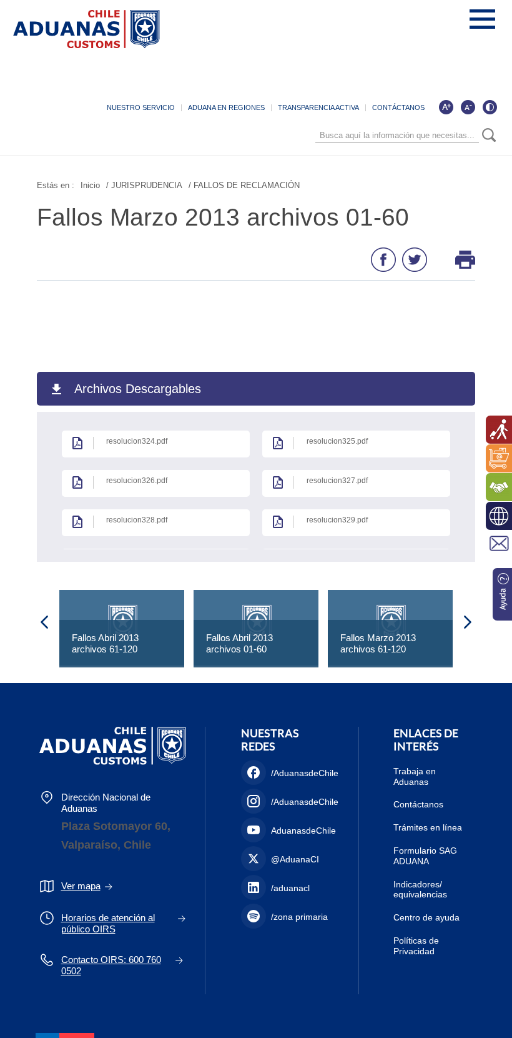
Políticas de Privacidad (416, 946)
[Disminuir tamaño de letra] (467, 107)
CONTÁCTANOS (398, 107)
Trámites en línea (427, 827)
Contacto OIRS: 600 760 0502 (111, 965)
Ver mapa (81, 886)
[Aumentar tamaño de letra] (446, 107)
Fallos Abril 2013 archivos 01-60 (239, 643)
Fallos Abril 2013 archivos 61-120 (105, 643)
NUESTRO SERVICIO (141, 107)
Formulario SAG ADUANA (425, 856)
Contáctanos (418, 804)
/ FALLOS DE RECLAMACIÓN (244, 185)
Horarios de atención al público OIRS (108, 923)
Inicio (90, 185)
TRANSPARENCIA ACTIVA (318, 107)
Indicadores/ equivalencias (420, 889)
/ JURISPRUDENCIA (144, 185)
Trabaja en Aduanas (414, 776)
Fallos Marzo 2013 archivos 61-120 (378, 643)
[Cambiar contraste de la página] (489, 107)
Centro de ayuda (426, 917)
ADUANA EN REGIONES (226, 107)
